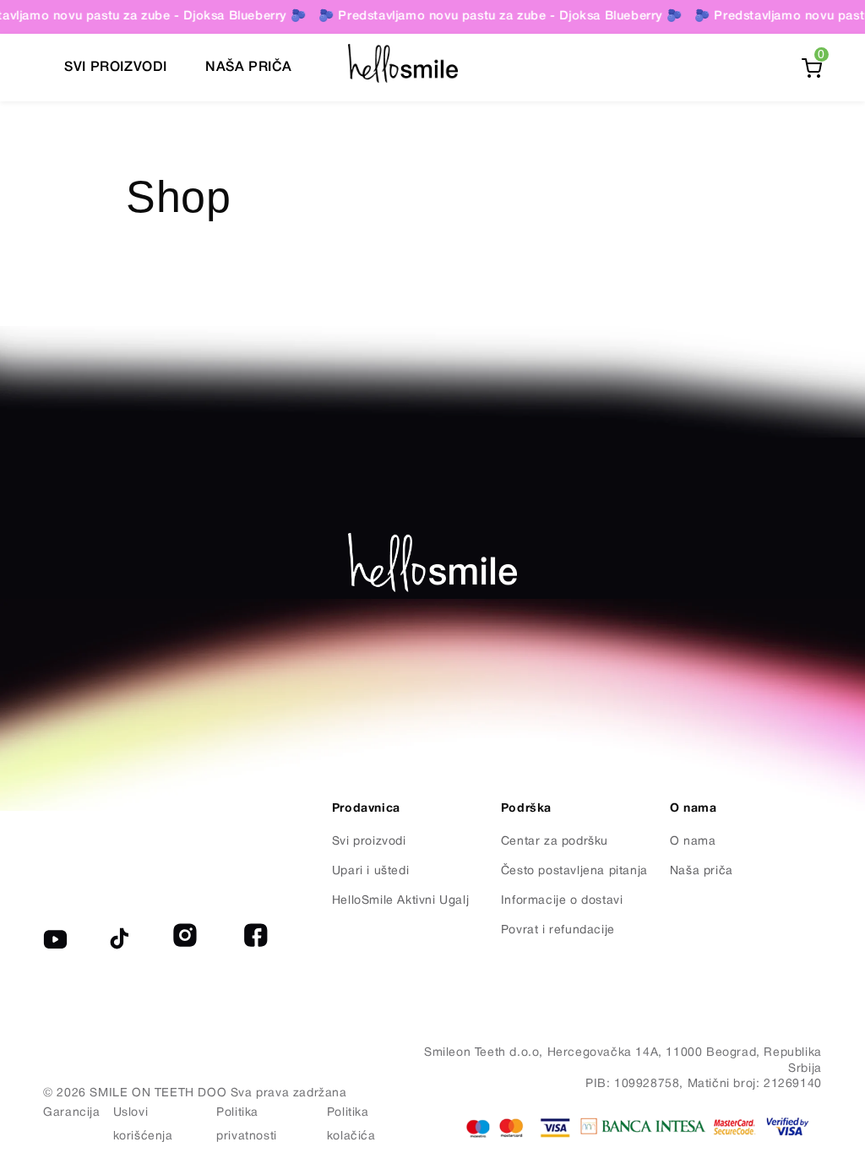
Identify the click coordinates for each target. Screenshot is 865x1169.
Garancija (71, 1112)
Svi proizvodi (369, 841)
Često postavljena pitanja (574, 871)
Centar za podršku (554, 841)
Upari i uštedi (370, 871)
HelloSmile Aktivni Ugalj (400, 900)
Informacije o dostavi (562, 900)
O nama (693, 841)
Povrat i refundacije (558, 930)
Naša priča (701, 871)
